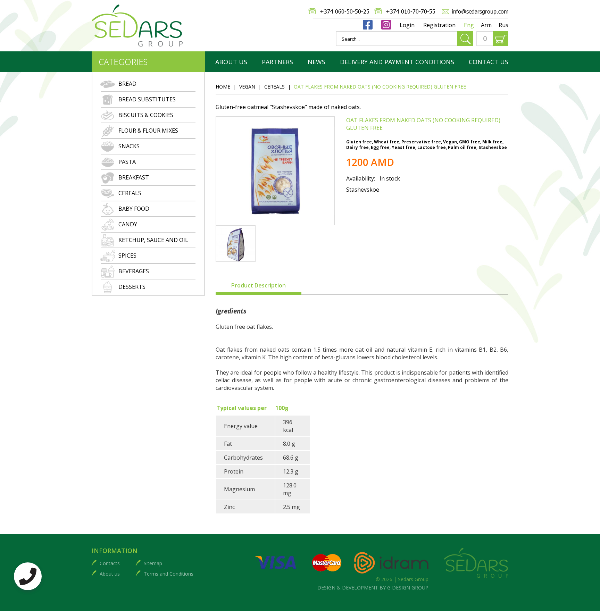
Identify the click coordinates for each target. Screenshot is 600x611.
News (316, 62)
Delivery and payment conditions (397, 62)
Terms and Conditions (168, 573)
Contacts (110, 563)
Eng (469, 25)
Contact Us (488, 62)
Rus (503, 25)
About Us (231, 62)
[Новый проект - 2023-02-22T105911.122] (235, 243)
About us (110, 573)
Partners (277, 62)
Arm (486, 25)
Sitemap (153, 563)
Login (407, 25)
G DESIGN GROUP (407, 587)
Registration (439, 25)
